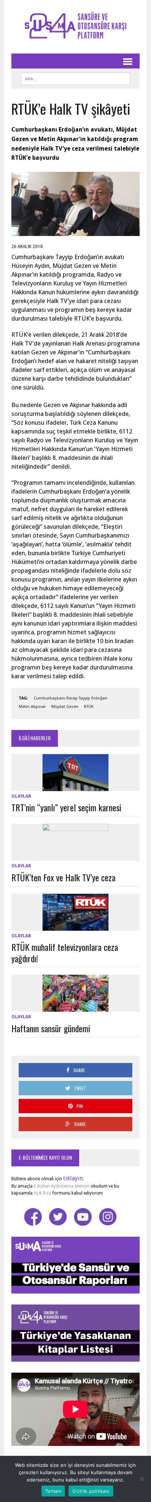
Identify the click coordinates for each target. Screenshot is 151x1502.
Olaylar (21, 796)
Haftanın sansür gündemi (50, 1028)
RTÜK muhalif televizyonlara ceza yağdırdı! (64, 952)
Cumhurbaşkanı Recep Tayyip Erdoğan (70, 698)
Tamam (53, 1491)
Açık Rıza (42, 1193)
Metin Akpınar (32, 706)
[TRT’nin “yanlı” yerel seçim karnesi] (75, 786)
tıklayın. (73, 1178)
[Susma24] (75, 26)
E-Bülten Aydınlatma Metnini (61, 1186)
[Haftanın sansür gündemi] (75, 1007)
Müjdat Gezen (64, 706)
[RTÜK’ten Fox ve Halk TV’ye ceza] (75, 856)
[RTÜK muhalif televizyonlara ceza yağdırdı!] (75, 925)
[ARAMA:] (75, 77)
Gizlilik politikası (91, 1491)
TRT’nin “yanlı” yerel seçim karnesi (66, 807)
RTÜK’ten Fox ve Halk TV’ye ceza (63, 877)
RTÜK (88, 706)
